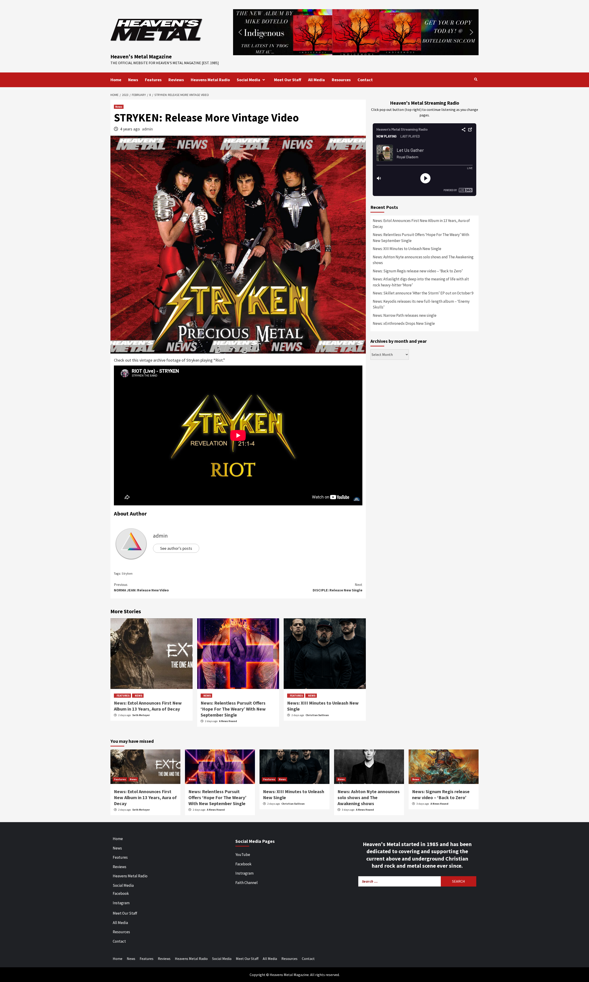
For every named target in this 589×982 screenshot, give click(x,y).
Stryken (127, 573)
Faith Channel (246, 882)
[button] (356, 32)
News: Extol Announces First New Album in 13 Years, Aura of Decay (148, 706)
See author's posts (176, 548)
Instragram (244, 873)
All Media (316, 79)
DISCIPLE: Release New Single (337, 587)
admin (147, 129)
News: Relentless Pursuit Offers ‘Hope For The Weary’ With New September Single (233, 709)
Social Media (248, 79)
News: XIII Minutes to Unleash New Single (407, 248)
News (133, 79)
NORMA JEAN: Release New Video (141, 587)
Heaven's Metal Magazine (141, 56)
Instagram (121, 902)
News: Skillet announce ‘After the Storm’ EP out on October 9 (423, 293)
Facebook (121, 893)
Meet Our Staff (287, 79)
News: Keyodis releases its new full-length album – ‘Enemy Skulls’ (421, 304)
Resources (341, 79)
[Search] (476, 79)
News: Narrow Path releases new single (404, 315)
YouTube (242, 854)
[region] (356, 32)
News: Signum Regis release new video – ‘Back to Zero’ (418, 271)
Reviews (176, 79)
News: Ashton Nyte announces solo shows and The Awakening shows (423, 259)
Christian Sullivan (317, 715)
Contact (365, 79)
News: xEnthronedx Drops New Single (404, 323)
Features (153, 79)
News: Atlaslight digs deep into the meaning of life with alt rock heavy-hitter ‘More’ (421, 282)
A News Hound (228, 721)
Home (115, 79)
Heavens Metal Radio (210, 79)
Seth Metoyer (141, 715)
